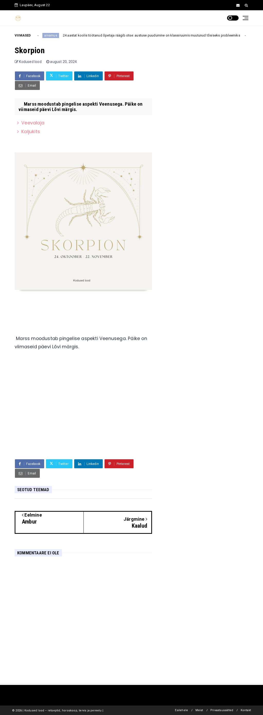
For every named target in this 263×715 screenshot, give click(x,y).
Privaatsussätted (221, 710)
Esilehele (181, 710)
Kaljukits (30, 132)
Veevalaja (32, 123)
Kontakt (246, 710)
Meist (199, 710)
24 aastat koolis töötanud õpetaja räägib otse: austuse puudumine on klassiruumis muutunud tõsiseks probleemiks (145, 35)
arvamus (44, 35)
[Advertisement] (83, 416)
